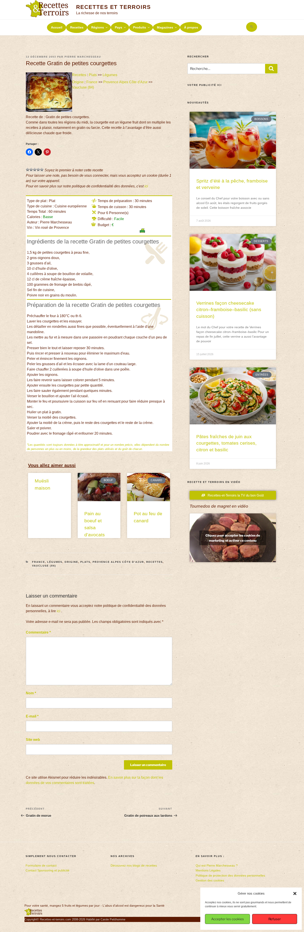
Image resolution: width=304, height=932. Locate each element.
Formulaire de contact (41, 865)
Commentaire (38, 632)
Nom (31, 693)
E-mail (32, 716)
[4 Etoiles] (38, 169)
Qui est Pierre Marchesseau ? (217, 865)
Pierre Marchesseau (83, 56)
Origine (78, 82)
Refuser (274, 919)
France (91, 82)
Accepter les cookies (227, 919)
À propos (191, 27)
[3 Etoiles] (34, 169)
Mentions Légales (208, 870)
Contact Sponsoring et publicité (47, 870)
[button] (295, 893)
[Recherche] (271, 68)
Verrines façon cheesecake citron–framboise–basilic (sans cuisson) (228, 309)
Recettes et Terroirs (113, 7)
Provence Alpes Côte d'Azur (125, 82)
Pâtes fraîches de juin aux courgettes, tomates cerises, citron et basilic (226, 443)
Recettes (76, 27)
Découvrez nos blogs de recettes (134, 865)
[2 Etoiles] (31, 169)
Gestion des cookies (210, 880)
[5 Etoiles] (42, 169)
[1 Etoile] (27, 169)
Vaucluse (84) (83, 87)
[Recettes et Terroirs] (33, 914)
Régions (97, 27)
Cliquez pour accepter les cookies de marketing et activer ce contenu (232, 537)
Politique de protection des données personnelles (230, 875)
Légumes (110, 75)
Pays (118, 27)
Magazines (165, 27)
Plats (93, 75)
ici (146, 186)
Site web (33, 740)
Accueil (56, 27)
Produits (139, 27)
